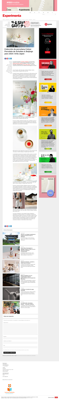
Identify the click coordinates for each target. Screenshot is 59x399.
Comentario (5, 322)
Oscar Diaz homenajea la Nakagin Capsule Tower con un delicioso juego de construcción (28, 250)
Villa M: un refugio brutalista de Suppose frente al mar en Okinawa (28, 235)
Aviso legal (4, 368)
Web (4, 345)
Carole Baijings (10, 66)
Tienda (34, 19)
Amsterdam (10, 65)
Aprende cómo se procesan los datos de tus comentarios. (26, 355)
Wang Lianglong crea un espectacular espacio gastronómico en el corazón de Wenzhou (28, 277)
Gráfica (4, 19)
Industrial (11, 19)
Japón (11, 68)
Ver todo (26, 19)
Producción (10, 61)
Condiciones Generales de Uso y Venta (8, 369)
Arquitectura (7, 19)
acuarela (7, 65)
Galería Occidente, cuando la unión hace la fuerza (27, 262)
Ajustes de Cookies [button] (51, 397)
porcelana (10, 69)
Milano (8, 69)
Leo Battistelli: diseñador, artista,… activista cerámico (27, 304)
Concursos (19, 19)
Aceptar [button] (56, 397)
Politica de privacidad (5, 370)
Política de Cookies (29, 397)
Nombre (5, 336)
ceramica (9, 67)
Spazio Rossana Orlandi (17, 63)
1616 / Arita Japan (26, 64)
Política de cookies (5, 371)
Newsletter (30, 19)
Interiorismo (15, 19)
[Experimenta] (12, 15)
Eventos (23, 19)
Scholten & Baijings (25, 61)
